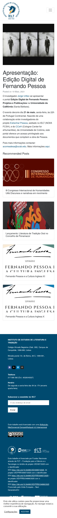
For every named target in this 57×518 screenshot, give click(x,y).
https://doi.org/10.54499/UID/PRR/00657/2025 (30, 475)
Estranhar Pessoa (19, 122)
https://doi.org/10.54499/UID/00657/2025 (28, 469)
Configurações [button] (10, 512)
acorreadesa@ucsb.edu (14, 146)
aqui (47, 146)
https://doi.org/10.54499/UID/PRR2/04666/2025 (30, 484)
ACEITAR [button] (25, 512)
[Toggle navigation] (50, 10)
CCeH (19, 126)
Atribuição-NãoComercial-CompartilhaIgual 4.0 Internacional (28, 426)
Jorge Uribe (23, 95)
